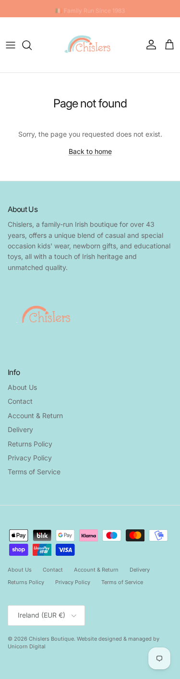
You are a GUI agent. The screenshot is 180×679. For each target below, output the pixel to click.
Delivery (20, 429)
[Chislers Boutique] (90, 45)
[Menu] (10, 45)
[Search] (31, 45)
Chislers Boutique (51, 638)
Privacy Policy (30, 458)
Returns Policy (30, 444)
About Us (22, 387)
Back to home (90, 151)
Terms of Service (34, 472)
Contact (20, 401)
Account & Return (35, 415)
